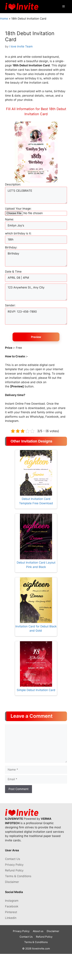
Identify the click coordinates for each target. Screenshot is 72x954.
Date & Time (13, 271)
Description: (13, 184)
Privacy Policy (14, 864)
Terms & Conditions (18, 876)
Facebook (11, 906)
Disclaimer (12, 882)
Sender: (10, 305)
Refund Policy (14, 870)
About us (38, 931)
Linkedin (10, 918)
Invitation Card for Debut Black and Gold (36, 628)
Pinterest (11, 912)
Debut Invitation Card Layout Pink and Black (36, 565)
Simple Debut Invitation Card (36, 690)
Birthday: (11, 247)
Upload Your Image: (18, 208)
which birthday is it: (18, 233)
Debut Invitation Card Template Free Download (36, 501)
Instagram (11, 900)
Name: (9, 219)
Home (4, 18)
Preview (36, 337)
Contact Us (12, 859)
